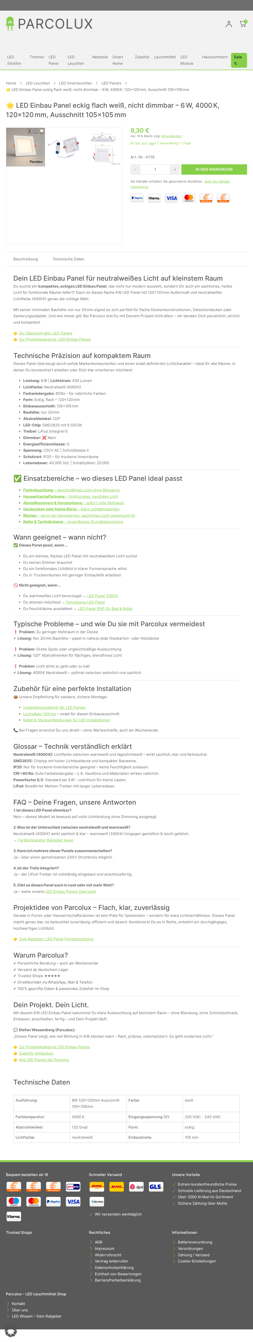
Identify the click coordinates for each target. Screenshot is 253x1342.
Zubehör (142, 57)
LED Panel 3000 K (102, 595)
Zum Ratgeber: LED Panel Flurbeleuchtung (56, 939)
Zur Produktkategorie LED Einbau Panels (54, 1047)
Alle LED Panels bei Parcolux (44, 1059)
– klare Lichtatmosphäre (71, 509)
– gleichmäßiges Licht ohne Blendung (71, 490)
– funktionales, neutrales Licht (70, 496)
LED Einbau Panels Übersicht (70, 891)
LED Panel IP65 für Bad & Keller (105, 608)
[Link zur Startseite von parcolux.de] (49, 24)
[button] (11, 1331)
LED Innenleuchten (75, 83)
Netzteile (100, 57)
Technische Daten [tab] (68, 259)
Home (11, 83)
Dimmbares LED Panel (85, 602)
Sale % (238, 60)
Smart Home (117, 60)
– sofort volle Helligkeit (73, 503)
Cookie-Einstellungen (197, 1261)
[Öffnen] (243, 24)
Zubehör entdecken (36, 1053)
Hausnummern (215, 57)
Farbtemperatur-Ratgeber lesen (46, 840)
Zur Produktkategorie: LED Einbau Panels (55, 339)
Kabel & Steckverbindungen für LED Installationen (66, 720)
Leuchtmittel (165, 57)
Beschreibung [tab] (25, 259)
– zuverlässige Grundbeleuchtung (73, 521)
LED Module (186, 60)
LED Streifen (14, 60)
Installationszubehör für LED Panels (54, 707)
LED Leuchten (76, 60)
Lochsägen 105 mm (39, 714)
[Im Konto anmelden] (229, 24)
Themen (37, 57)
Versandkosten (171, 136)
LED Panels (111, 83)
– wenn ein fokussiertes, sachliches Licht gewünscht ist (79, 515)
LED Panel (54, 60)
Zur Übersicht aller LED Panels (45, 333)
